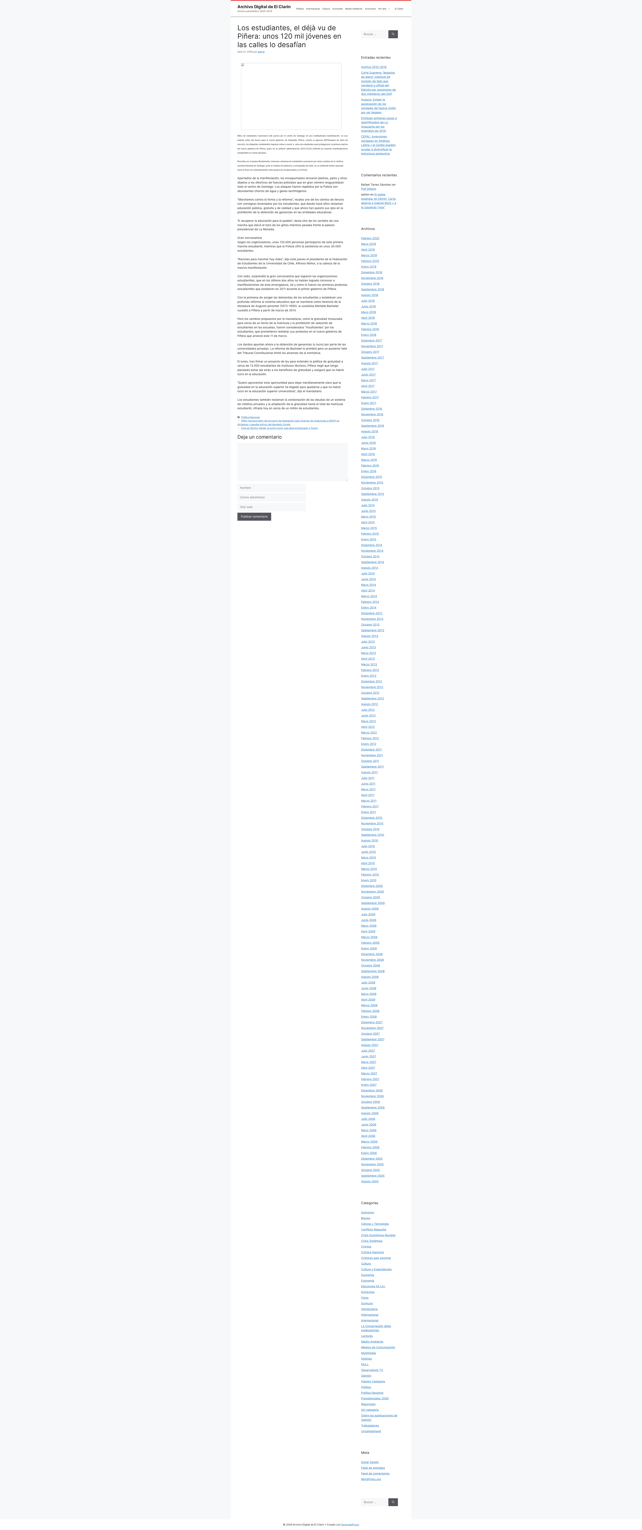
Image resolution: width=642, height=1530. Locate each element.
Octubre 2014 (370, 556)
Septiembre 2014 (372, 562)
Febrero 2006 (370, 1147)
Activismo (367, 1212)
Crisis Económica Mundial (378, 1235)
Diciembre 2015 (371, 477)
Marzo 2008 (369, 1005)
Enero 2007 (369, 1085)
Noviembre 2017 (372, 346)
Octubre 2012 (370, 692)
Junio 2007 (368, 1056)
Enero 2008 (369, 1016)
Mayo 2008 (368, 994)
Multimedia (368, 1353)
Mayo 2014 (368, 585)
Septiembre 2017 (372, 357)
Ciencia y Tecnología (375, 1224)
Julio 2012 (368, 710)
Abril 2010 (368, 863)
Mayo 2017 (368, 380)
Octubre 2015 (370, 488)
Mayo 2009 (369, 925)
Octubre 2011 (370, 761)
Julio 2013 (368, 641)
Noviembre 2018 (372, 278)
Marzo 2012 (369, 732)
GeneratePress (350, 1524)
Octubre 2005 (370, 1170)
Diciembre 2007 (372, 1022)
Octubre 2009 (370, 897)
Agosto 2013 (369, 636)
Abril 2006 (368, 1136)
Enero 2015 (368, 539)
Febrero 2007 (370, 1079)
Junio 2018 (368, 306)
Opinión (366, 1375)
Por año (382, 8)
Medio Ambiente (353, 8)
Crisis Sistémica (371, 1241)
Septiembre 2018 (372, 289)
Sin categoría (370, 1410)
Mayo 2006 (369, 1130)
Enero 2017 (368, 403)
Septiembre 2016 (372, 425)
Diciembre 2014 (371, 545)
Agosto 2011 (369, 772)
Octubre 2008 (370, 965)
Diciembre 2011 (371, 749)
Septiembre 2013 (372, 630)
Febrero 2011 (370, 806)
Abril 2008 (368, 999)
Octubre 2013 (370, 624)
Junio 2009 (368, 920)
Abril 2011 (367, 795)
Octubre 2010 (370, 829)
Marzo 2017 (369, 391)
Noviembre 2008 (372, 960)
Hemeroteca (369, 1309)
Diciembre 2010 (371, 817)
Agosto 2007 (370, 1045)
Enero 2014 (368, 607)
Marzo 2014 (369, 596)
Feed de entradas (373, 1468)
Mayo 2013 (368, 653)
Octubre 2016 (370, 420)
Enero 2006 (369, 1153)
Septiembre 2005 (373, 1175)
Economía (338, 8)
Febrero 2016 (370, 465)
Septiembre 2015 (372, 494)
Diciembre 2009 (372, 886)
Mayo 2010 (368, 857)
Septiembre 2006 (373, 1107)
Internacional (313, 8)
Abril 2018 (368, 318)
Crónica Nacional (372, 1252)
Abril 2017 (368, 386)
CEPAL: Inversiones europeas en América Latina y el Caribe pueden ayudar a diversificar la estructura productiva (378, 145)
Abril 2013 (368, 658)
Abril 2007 (368, 1067)
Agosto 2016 (369, 431)
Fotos (364, 1297)
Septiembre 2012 (372, 698)
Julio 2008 (368, 982)
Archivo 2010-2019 (374, 67)
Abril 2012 (368, 727)
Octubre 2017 (370, 352)
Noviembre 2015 (372, 482)
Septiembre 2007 (373, 1039)
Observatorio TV (372, 1370)
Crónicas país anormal (376, 1258)
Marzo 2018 (369, 323)
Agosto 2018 (369, 295)
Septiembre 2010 (372, 835)
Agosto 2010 (369, 840)
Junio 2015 (368, 511)
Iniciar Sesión (370, 1462)
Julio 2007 (368, 1050)
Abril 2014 (368, 590)
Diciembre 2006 (372, 1090)
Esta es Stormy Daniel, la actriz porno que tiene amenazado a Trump (279, 428)
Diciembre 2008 (372, 954)
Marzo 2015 (369, 528)
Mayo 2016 (368, 448)
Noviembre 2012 (372, 687)
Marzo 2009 (369, 937)
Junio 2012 (368, 715)
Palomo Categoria (373, 1381)
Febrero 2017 (370, 397)
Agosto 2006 (370, 1113)
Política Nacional (250, 417)
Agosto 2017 (369, 363)
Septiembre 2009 (373, 903)
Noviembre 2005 (372, 1164)
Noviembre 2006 (372, 1096)
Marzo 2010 (369, 869)
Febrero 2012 (370, 738)
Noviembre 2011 (372, 755)
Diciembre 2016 (371, 408)
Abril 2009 (368, 931)
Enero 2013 (368, 675)
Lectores (367, 1336)
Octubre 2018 (370, 283)
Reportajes (368, 1404)
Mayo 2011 (368, 789)
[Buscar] (393, 34)
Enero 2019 (368, 266)
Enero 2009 (369, 948)
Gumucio (367, 1303)
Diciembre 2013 (371, 613)
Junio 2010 (368, 852)
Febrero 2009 (370, 942)
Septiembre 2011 (372, 766)
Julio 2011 (367, 778)
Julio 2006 (368, 1119)
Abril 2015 (368, 522)
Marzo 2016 (369, 460)
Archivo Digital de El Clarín (264, 6)
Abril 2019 (368, 249)
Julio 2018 (368, 300)
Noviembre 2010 (372, 823)
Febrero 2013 (370, 670)
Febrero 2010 (370, 874)
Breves (365, 1218)
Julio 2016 (368, 437)
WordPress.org (371, 1479)
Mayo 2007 (368, 1062)
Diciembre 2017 (371, 340)
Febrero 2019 (370, 261)
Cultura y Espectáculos (376, 1269)
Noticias (366, 1358)
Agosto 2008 (370, 977)
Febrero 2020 (370, 238)
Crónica (366, 1246)
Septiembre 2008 (373, 971)
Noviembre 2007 (372, 1028)
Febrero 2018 (370, 329)
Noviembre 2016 (372, 414)
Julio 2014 (368, 573)
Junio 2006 (368, 1124)
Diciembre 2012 (371, 681)
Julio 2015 (368, 505)
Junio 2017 (368, 374)
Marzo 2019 (369, 255)
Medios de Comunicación (378, 1347)
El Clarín (399, 8)
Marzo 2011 (369, 800)
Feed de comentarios (375, 1473)
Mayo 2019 (368, 244)
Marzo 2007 (369, 1073)
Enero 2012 (368, 744)
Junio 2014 (368, 579)
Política (300, 8)
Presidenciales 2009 (375, 1398)
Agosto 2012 (369, 704)
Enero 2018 (368, 335)
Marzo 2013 (369, 664)
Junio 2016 (368, 442)
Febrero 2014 (370, 602)
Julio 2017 (368, 369)
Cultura (326, 8)
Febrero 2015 (370, 533)
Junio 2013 (368, 647)
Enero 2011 (368, 812)
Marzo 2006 (369, 1141)
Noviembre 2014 (372, 550)
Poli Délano (368, 188)
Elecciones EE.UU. (373, 1286)
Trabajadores (370, 1425)
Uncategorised (371, 1431)
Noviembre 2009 (372, 891)
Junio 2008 (368, 988)
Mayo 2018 (368, 312)
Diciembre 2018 (371, 272)
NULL (365, 1364)
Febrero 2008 (370, 1011)
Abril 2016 (368, 454)
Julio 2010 (368, 846)
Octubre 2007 (370, 1033)
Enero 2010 (368, 880)
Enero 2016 (368, 471)
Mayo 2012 (368, 721)
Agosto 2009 (370, 908)
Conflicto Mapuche (373, 1229)
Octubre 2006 (370, 1102)
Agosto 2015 (369, 499)
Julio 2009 (368, 914)
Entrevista (370, 8)
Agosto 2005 (370, 1181)
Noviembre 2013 (372, 619)
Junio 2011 (368, 783)
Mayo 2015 (368, 516)
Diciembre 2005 (372, 1158)
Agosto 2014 (369, 567)
